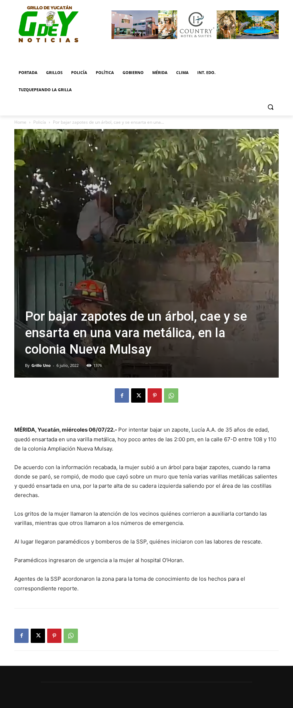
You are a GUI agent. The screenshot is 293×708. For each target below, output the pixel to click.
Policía (39, 122)
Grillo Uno (41, 365)
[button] (270, 107)
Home (20, 122)
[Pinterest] (155, 395)
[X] (138, 395)
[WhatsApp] (171, 395)
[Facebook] (122, 395)
